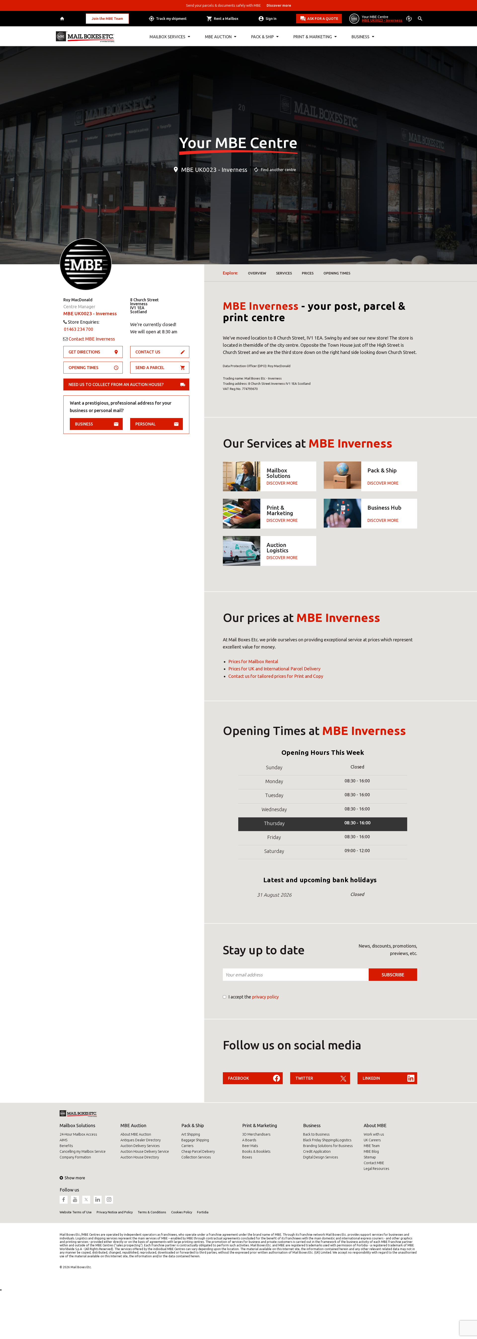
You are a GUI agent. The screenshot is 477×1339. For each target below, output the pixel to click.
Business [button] (360, 37)
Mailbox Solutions (77, 1125)
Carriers (187, 1146)
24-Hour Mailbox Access (78, 1134)
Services (284, 273)
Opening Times (336, 273)
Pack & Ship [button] (262, 37)
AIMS (63, 1140)
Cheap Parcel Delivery (198, 1151)
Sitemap (370, 1157)
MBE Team (372, 1146)
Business (84, 424)
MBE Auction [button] (218, 37)
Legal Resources (376, 1169)
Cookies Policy (181, 1212)
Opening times (83, 367)
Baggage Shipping (195, 1140)
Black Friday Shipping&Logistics (327, 1140)
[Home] (63, 19)
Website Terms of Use (76, 1212)
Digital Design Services (320, 1157)
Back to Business (316, 1134)
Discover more (282, 483)
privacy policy (265, 996)
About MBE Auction (135, 1134)
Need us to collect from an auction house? (116, 384)
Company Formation (75, 1157)
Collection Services (196, 1157)
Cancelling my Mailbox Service (83, 1151)
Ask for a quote (322, 19)
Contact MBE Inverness (92, 338)
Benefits (66, 1146)
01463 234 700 (78, 329)
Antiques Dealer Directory (140, 1140)
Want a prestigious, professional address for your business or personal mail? (120, 406)
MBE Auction (133, 1125)
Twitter (304, 1078)
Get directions (84, 352)
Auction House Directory (139, 1157)
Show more (75, 1178)
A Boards (249, 1140)
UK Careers (372, 1140)
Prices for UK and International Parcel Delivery (274, 668)
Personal (145, 424)
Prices (308, 273)
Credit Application (317, 1151)
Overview (257, 273)
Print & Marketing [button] (312, 37)
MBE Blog (371, 1151)
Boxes (247, 1157)
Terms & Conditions (152, 1212)
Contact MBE (374, 1163)
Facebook (238, 1078)
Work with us (374, 1134)
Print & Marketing (259, 1125)
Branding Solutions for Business (328, 1146)
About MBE (375, 1125)
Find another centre (278, 169)
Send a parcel (149, 367)
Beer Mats (250, 1146)
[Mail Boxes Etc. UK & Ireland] (85, 37)
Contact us (147, 352)
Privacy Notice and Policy (115, 1212)
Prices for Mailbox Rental (253, 661)
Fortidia (202, 1212)
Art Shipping (190, 1134)
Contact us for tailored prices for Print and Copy (275, 676)
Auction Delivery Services (140, 1146)
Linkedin (371, 1078)
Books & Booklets (256, 1151)
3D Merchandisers (256, 1134)
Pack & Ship (192, 1125)
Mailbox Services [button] (167, 37)
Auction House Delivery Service (144, 1151)
